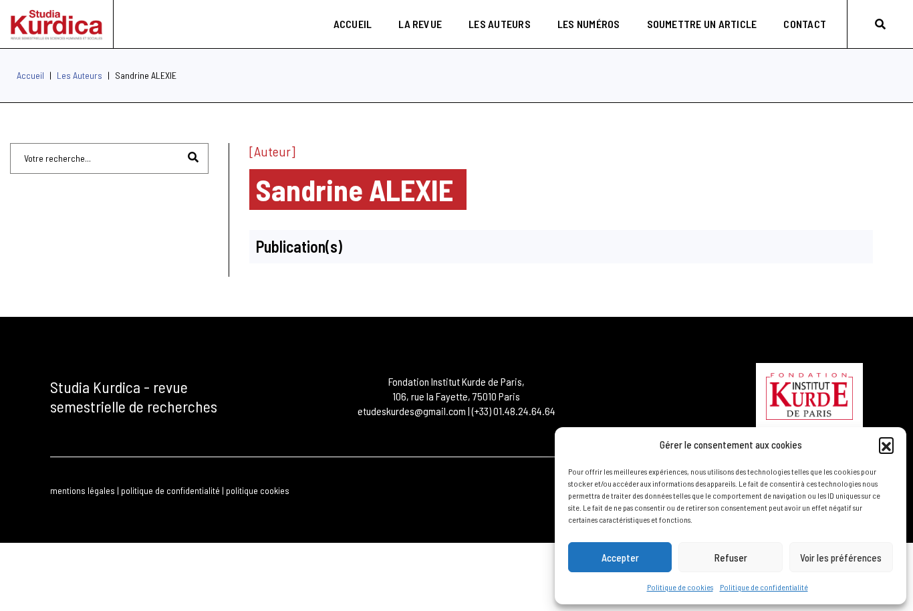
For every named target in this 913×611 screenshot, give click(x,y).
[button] (886, 444)
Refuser (730, 558)
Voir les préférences (841, 558)
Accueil (353, 23)
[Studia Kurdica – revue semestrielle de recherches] (56, 24)
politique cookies (257, 490)
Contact (804, 23)
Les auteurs (500, 23)
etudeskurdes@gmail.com (412, 410)
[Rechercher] (880, 23)
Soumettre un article (702, 23)
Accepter (620, 558)
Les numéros (588, 23)
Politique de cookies (680, 587)
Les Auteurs (79, 75)
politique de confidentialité (170, 490)
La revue (420, 23)
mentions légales (82, 490)
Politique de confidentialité (764, 587)
